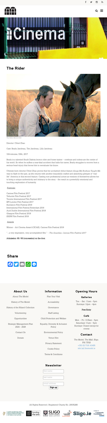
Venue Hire (53, 338)
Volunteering (20, 313)
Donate (20, 338)
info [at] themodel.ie (86, 349)
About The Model (20, 297)
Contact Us (20, 333)
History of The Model (20, 302)
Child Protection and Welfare (53, 319)
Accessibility (53, 302)
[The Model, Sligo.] (10, 11)
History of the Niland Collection (20, 308)
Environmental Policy (53, 333)
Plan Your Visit (53, 297)
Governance (53, 308)
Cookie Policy (53, 349)
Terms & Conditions (53, 355)
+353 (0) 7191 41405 (86, 346)
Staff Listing (53, 313)
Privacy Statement (53, 344)
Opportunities (20, 319)
